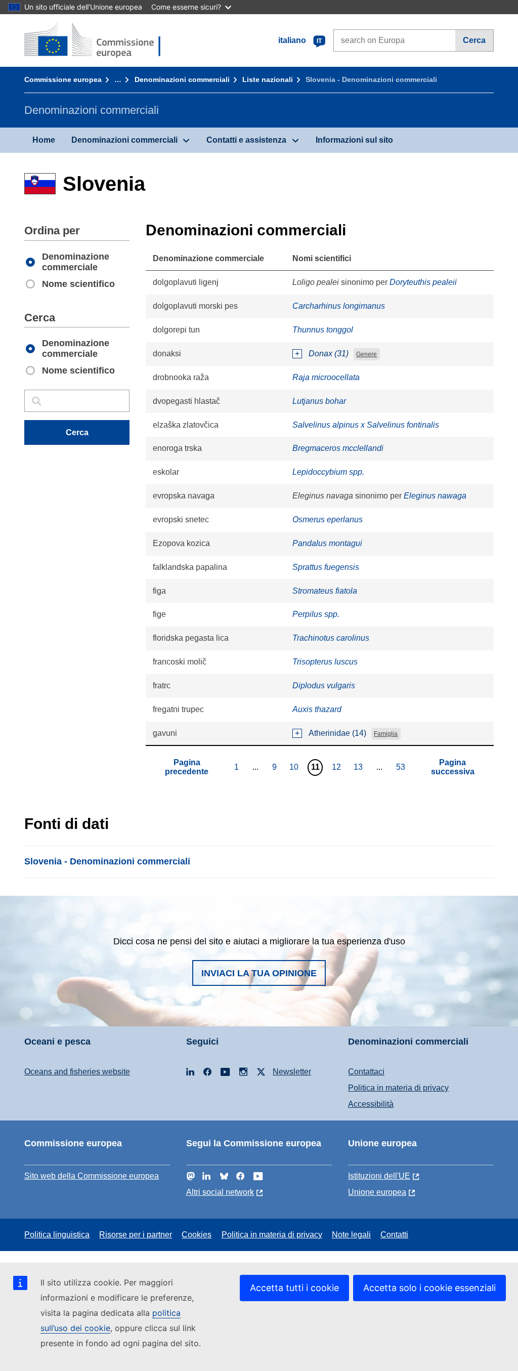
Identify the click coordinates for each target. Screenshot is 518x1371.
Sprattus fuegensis (325, 567)
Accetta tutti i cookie (294, 1287)
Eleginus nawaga (435, 495)
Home (43, 140)
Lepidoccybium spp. (328, 472)
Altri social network (220, 1192)
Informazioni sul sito (354, 140)
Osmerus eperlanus (327, 519)
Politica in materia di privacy (398, 1088)
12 (337, 766)
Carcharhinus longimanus (338, 306)
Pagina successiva (452, 767)
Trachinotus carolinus (330, 638)
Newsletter (292, 1071)
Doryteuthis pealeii (423, 282)
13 (359, 766)
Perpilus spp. (315, 614)
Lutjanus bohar (319, 401)
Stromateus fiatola (324, 591)
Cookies (196, 1234)
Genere (366, 354)
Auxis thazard (316, 709)
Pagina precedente (186, 767)
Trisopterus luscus (325, 661)
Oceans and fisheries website (77, 1071)
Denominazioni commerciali (182, 79)
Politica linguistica (57, 1234)
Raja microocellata (326, 377)
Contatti (394, 1234)
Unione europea (377, 1192)
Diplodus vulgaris (323, 685)
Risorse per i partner (135, 1234)
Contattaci (366, 1071)
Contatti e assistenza (246, 140)
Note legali (351, 1234)
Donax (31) (329, 353)
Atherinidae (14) (337, 733)
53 (402, 766)
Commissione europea (63, 79)
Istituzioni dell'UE (379, 1176)
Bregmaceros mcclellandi (337, 448)
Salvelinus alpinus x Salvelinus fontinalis (365, 425)
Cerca (474, 40)
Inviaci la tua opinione (259, 973)
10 (295, 766)
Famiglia (386, 733)
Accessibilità (371, 1104)
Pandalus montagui (327, 543)
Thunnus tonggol (322, 329)
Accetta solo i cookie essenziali (429, 1287)
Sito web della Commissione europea (91, 1176)
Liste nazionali (267, 79)
